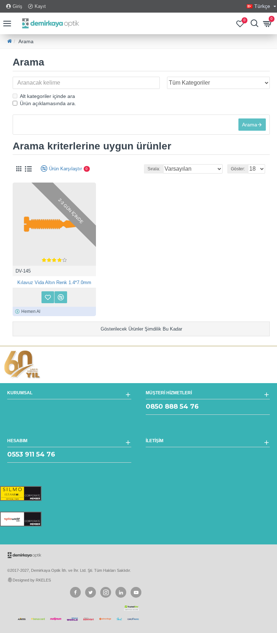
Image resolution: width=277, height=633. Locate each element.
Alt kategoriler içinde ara (47, 96)
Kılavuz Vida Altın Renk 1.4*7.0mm (54, 282)
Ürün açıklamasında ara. (48, 103)
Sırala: (154, 168)
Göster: (238, 168)
